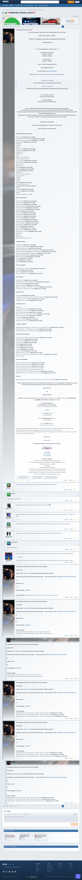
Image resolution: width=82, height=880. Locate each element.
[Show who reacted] (77, 480)
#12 (7, 678)
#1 (16, 480)
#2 (16, 489)
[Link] (20, 814)
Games (37, 867)
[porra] (11, 2)
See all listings (76, 16)
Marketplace (38, 869)
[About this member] (13, 46)
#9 (16, 562)
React (76, 597)
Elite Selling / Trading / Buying (21, 9)
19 (72, 26)
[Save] (75, 13)
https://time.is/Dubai (52, 71)
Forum (7, 9)
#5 (16, 519)
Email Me (21, 583)
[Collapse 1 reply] (5, 497)
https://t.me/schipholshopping (47, 425)
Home (3, 9)
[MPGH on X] (6, 872)
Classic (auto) (33, 877)
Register (60, 865)
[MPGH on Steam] (12, 872)
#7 (16, 538)
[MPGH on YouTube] (9, 872)
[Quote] (14, 814)
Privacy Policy (49, 865)
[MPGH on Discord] (4, 872)
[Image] (23, 814)
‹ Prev (59, 26)
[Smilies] (29, 814)
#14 (16, 758)
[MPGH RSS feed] (15, 872)
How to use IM (46, 74)
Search (37, 871)
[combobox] (40, 2)
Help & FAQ (49, 871)
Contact (71, 867)
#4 (16, 510)
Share (71, 480)
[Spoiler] (25, 814)
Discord (71, 865)
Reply (66, 480)
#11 (16, 635)
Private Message (55, 74)
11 (69, 26)
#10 (16, 597)
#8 (7, 549)
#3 (7, 500)
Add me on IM (39, 74)
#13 (16, 718)
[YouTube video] (27, 814)
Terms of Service (50, 869)
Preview (75, 814)
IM (49, 436)
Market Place (12, 9)
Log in (59, 867)
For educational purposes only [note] (72, 876)
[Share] (78, 13)
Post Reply (74, 824)
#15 (7, 802)
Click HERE (27, 590)
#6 (16, 529)
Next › (76, 26)
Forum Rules (49, 867)
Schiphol (46, 431)
